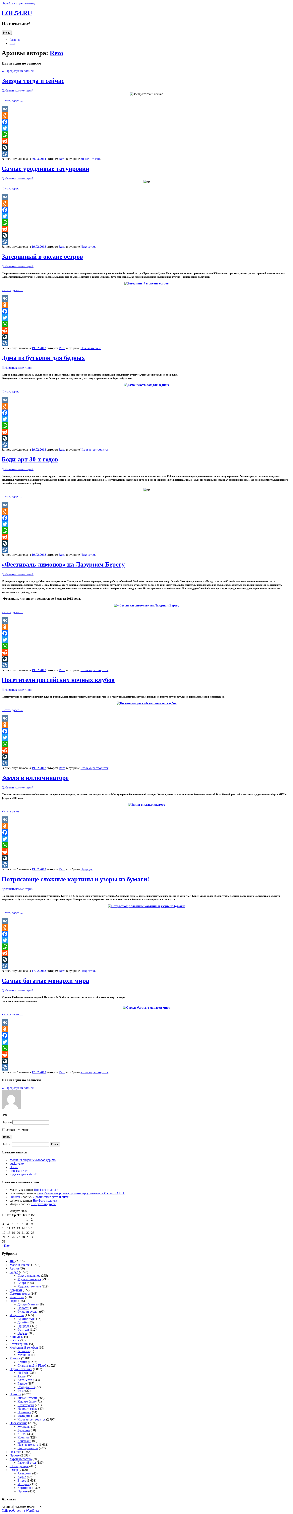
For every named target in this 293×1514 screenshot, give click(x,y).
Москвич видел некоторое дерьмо (33, 1160)
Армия (14, 1268)
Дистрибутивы (28, 1304)
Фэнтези (23, 1329)
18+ (12, 1261)
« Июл (6, 1245)
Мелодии (24, 1354)
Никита (15, 1197)
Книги (22, 1433)
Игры (13, 1300)
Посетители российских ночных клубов (58, 679)
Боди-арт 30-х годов (30, 459)
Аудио (22, 1477)
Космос (15, 1340)
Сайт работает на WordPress (20, 1510)
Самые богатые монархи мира (45, 980)
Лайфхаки (24, 1441)
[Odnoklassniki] (146, 115)
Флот (21, 1390)
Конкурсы (16, 1336)
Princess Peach (19, 1170)
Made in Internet (20, 1264)
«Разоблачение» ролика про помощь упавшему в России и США (81, 1193)
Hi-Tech (23, 1372)
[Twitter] (146, 128)
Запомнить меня (17, 1129)
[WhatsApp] (146, 134)
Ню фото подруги (46, 1189)
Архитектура (26, 1318)
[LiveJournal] (146, 147)
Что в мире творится (94, 449)
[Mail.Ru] (146, 154)
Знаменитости (90, 158)
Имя (4, 1114)
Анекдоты (24, 1473)
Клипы (22, 1362)
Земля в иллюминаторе (35, 777)
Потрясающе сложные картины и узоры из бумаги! (75, 879)
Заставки (24, 1351)
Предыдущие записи (18, 71)
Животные (17, 1297)
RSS (12, 43)
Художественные (29, 1286)
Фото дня (24, 1416)
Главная (15, 39)
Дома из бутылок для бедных (43, 357)
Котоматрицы (19, 1344)
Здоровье (24, 1430)
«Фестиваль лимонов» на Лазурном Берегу (63, 564)
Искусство (88, 246)
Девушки (16, 1290)
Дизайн (23, 1322)
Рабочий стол (27, 1462)
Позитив (15, 1451)
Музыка (15, 1358)
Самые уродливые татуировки (45, 168)
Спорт (22, 1282)
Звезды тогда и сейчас (33, 80)
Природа (86, 869)
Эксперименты (28, 1448)
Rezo (56, 53)
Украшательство (21, 1459)
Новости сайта (27, 1408)
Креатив (23, 1437)
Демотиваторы (20, 1293)
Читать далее (12, 100)
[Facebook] (146, 122)
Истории (23, 1484)
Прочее (15, 1455)
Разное (22, 1383)
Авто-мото (25, 1380)
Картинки (24, 1487)
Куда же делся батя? (23, 1174)
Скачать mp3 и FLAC (32, 1365)
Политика (24, 1412)
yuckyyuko (17, 1163)
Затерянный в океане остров (42, 256)
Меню (6, 32)
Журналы (24, 1426)
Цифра (22, 1333)
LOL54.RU (17, 13)
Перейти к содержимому (18, 3)
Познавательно (91, 348)
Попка (14, 1167)
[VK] (146, 109)
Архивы (7, 1506)
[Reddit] (146, 141)
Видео (14, 1272)
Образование (18, 1423)
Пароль (7, 1122)
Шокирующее (19, 1466)
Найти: (6, 1144)
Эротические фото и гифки (51, 1197)
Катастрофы (26, 1405)
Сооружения (26, 1387)
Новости (23, 1308)
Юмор (14, 1469)
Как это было (27, 1401)
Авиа (21, 1376)
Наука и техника (21, 1369)
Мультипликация (29, 1279)
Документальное (29, 1275)
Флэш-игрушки (28, 1311)
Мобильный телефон (24, 1347)
